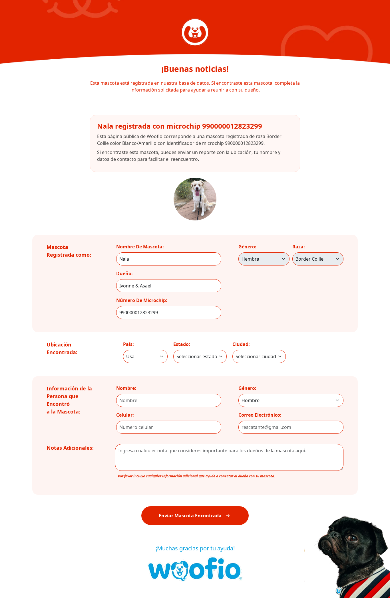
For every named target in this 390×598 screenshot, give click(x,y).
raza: (298, 247)
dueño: (124, 273)
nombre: (126, 388)
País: (128, 344)
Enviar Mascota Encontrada (190, 515)
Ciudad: (241, 344)
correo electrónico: (260, 415)
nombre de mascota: (140, 247)
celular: (125, 415)
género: (247, 247)
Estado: (181, 344)
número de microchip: (141, 300)
